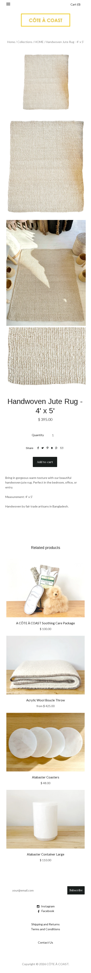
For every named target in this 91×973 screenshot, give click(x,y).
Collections (24, 42)
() (75, 4)
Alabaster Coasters (45, 777)
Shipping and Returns (45, 924)
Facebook (47, 911)
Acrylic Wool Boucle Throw (45, 700)
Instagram (48, 906)
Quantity (38, 435)
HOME (39, 42)
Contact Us (45, 942)
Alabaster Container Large (45, 854)
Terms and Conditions (45, 929)
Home (11, 42)
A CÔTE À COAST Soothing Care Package (45, 623)
